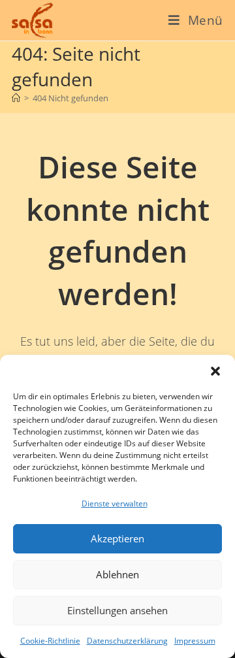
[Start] (16, 98)
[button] (215, 371)
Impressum (194, 640)
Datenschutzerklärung (127, 640)
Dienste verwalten (115, 503)
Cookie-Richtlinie (50, 640)
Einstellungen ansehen (117, 610)
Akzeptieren (117, 538)
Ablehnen (117, 574)
